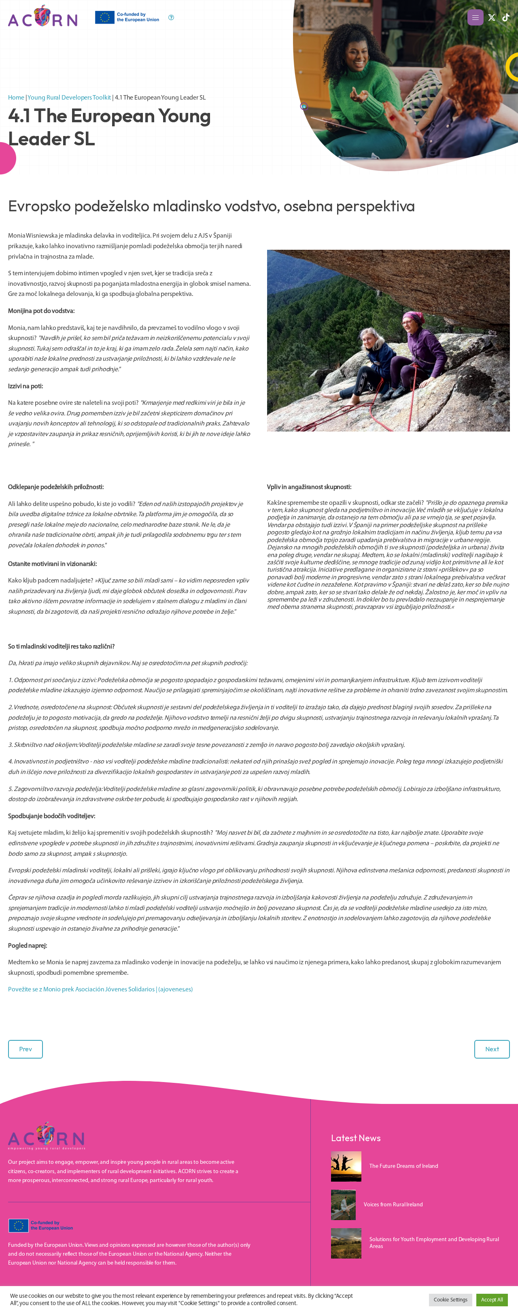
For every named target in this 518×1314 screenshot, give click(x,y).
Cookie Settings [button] (450, 1300)
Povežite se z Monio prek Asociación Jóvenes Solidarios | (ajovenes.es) (100, 990)
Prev (25, 1049)
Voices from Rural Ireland (393, 1205)
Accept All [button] (492, 1300)
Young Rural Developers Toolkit (69, 98)
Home (16, 98)
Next (492, 1049)
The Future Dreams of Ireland (403, 1166)
